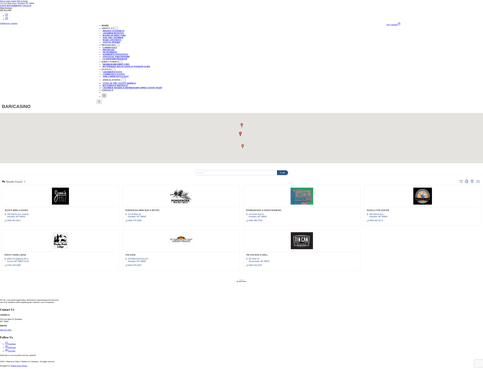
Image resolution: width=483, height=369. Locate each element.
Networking (110, 52)
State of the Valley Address (119, 83)
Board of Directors (114, 35)
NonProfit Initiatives (115, 54)
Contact (108, 90)
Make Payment (6, 8)
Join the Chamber (113, 38)
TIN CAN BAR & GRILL (257, 255)
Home (105, 25)
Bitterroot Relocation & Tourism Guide (126, 66)
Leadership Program (115, 59)
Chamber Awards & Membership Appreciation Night (132, 88)
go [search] (284, 173)
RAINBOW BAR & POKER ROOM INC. (264, 210)
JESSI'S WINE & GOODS (16, 210)
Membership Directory (116, 64)
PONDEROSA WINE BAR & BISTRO (142, 210)
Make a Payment (112, 40)
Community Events (114, 74)
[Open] (99, 102)
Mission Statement (114, 31)
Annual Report (111, 42)
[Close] (104, 96)
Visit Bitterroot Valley (16, 6)
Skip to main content (8, 1)
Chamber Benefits (113, 33)
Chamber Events (112, 72)
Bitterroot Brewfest (115, 86)
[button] (241, 125)
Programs (108, 50)
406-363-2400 (5, 10)
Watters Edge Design (19, 366)
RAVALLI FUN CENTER (378, 210)
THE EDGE (130, 255)
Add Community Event (116, 76)
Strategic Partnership (116, 57)
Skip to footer (22, 1)
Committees (110, 47)
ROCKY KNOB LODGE (15, 255)
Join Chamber (391, 25)
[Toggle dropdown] (116, 28)
